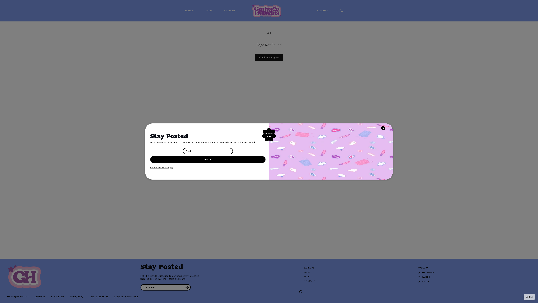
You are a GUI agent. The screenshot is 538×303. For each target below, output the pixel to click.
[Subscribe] (207, 162)
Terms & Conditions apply (161, 167)
